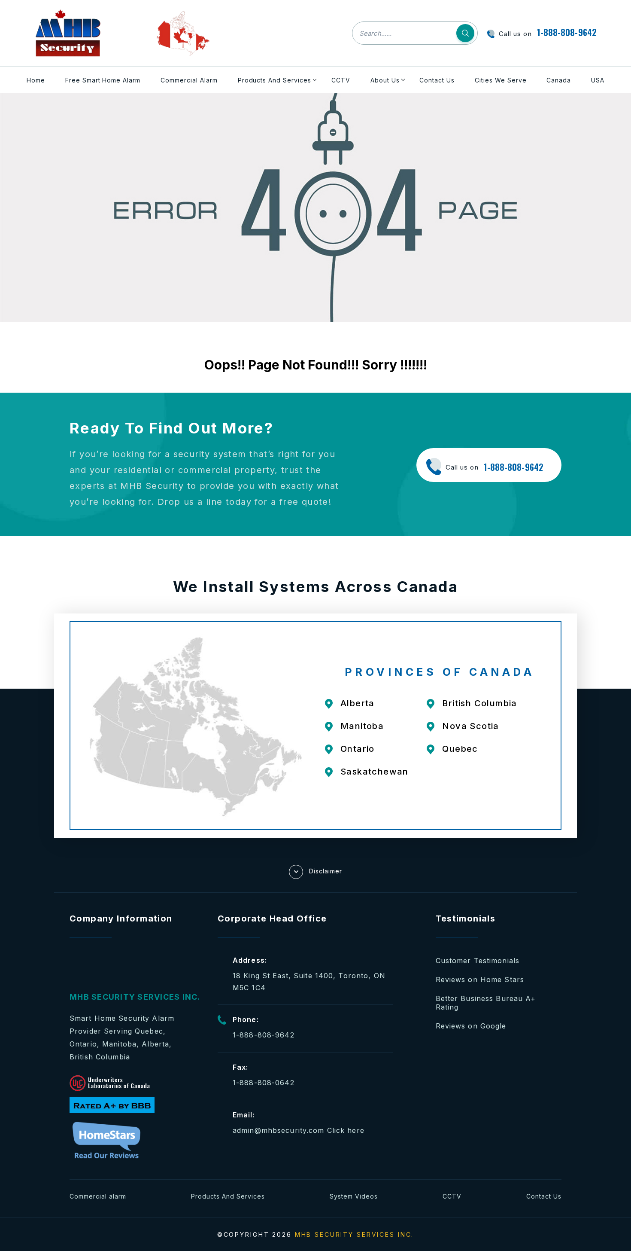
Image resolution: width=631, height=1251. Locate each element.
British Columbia (479, 703)
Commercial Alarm (189, 80)
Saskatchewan (374, 771)
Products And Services (275, 80)
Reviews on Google (471, 1026)
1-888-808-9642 (567, 32)
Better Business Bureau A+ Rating (486, 1002)
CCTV (340, 80)
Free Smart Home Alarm (103, 80)
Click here (345, 1130)
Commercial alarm (98, 1196)
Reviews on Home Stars (480, 979)
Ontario (357, 749)
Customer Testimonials (478, 960)
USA (597, 80)
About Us (385, 80)
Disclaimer (325, 870)
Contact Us (437, 80)
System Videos (354, 1196)
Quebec (460, 749)
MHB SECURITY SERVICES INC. (354, 1234)
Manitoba (362, 726)
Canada (558, 80)
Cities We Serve (501, 80)
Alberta (357, 703)
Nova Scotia (470, 726)
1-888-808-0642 (263, 1082)
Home (36, 80)
